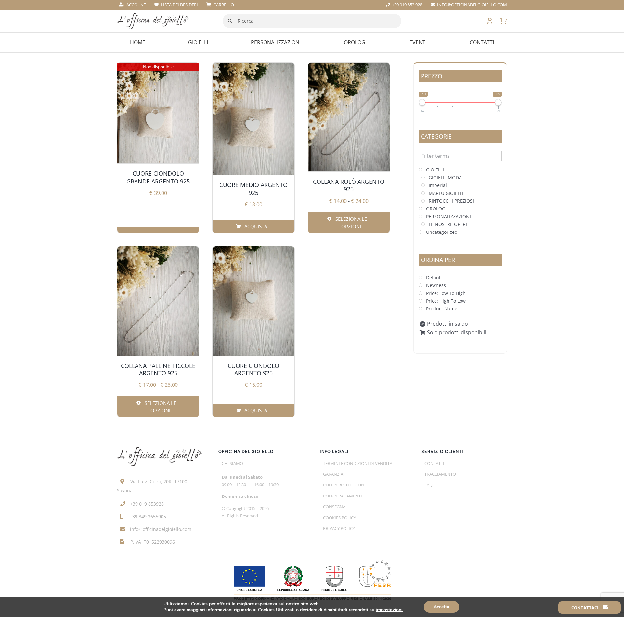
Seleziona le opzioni (351, 223)
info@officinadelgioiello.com (160, 529)
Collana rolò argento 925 (348, 185)
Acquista (255, 226)
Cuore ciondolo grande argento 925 (158, 177)
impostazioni (389, 610)
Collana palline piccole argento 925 (158, 369)
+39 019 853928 (147, 504)
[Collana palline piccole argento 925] (158, 300)
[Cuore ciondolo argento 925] (253, 300)
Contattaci (585, 608)
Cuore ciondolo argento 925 (253, 369)
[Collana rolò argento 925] (349, 117)
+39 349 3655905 (148, 516)
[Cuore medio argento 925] (253, 119)
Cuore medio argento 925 (253, 188)
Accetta (441, 607)
